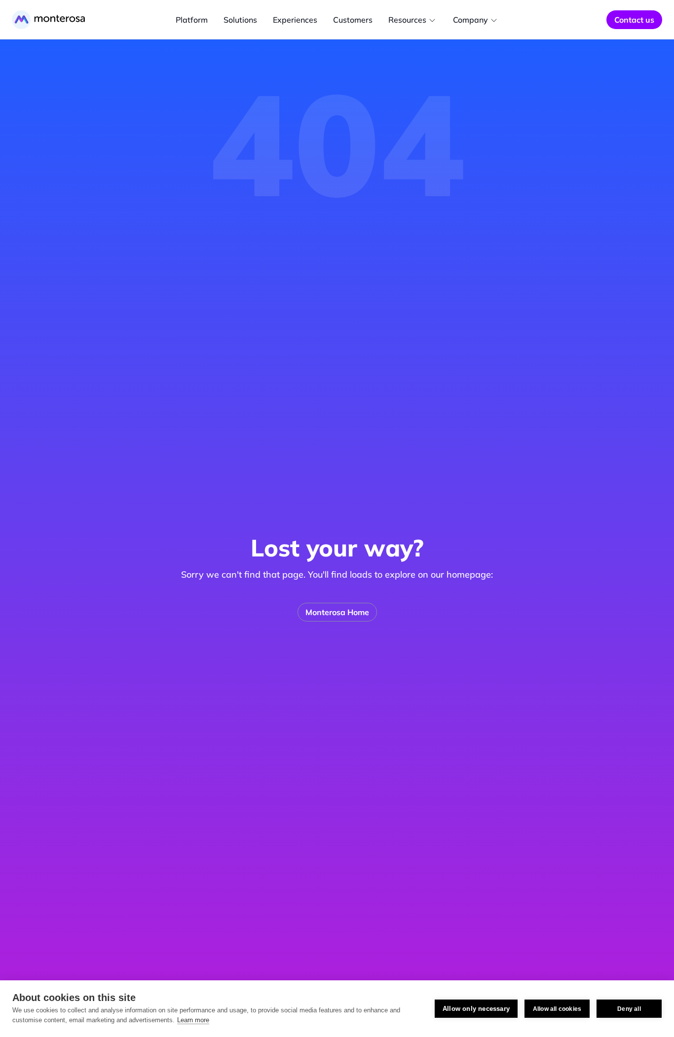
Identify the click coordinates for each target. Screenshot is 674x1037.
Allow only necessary (476, 1008)
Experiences (295, 20)
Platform (192, 20)
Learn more (193, 1020)
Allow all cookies (557, 1008)
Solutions (240, 20)
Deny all (629, 1008)
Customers (353, 20)
